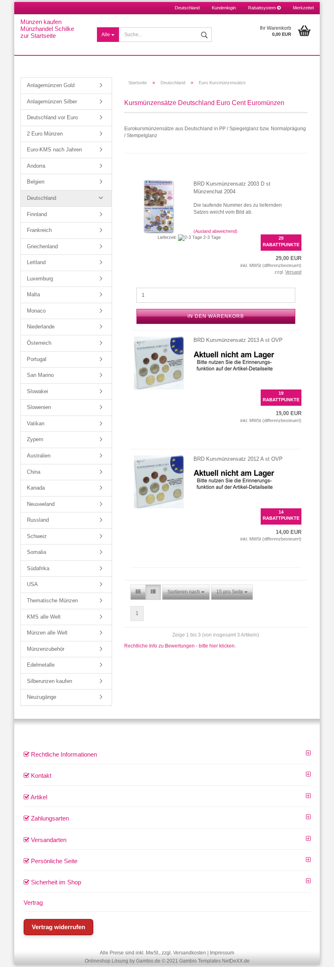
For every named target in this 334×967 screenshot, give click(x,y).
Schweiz (37, 536)
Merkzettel (303, 7)
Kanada (36, 488)
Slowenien (39, 407)
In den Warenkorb (215, 316)
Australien (39, 456)
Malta (33, 294)
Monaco (36, 311)
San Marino (40, 375)
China (33, 472)
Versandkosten (189, 953)
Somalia (36, 552)
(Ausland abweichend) (215, 231)
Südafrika (38, 568)
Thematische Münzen (52, 600)
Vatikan (35, 423)
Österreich (39, 343)
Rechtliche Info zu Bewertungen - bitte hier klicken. (180, 646)
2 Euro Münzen (45, 134)
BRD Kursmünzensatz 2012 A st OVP (238, 459)
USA (32, 584)
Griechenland (42, 246)
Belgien (35, 182)
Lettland (36, 262)
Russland (38, 520)
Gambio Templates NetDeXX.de (214, 961)
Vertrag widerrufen (58, 926)
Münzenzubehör (45, 649)
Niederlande (41, 327)
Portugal (36, 359)
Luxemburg (40, 279)
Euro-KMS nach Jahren (54, 150)
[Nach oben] (318, 955)
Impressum (222, 953)
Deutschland (41, 198)
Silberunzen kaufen (49, 681)
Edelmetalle (41, 665)
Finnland (37, 214)
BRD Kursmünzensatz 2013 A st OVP (238, 340)
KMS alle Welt (44, 617)
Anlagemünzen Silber (52, 101)
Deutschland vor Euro (52, 117)
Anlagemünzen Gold (51, 85)
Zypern (35, 439)
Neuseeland (41, 504)
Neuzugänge (41, 697)
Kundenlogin (224, 7)
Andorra (36, 166)
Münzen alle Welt (47, 633)
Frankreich (39, 230)
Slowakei (37, 391)
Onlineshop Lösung (106, 961)
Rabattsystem (262, 7)
